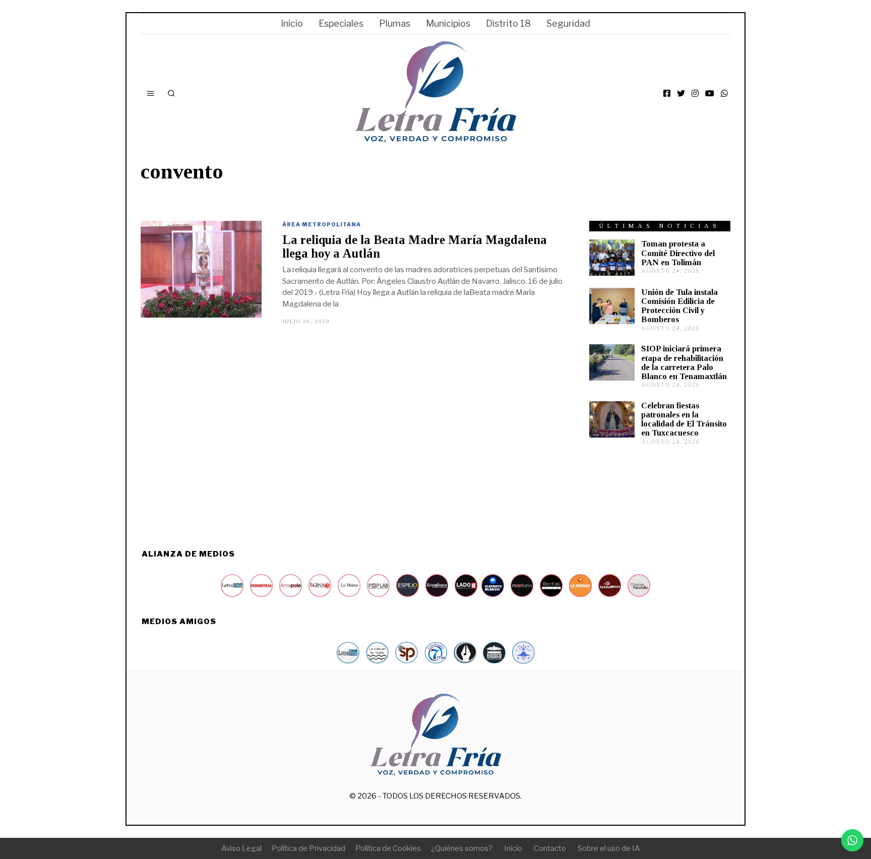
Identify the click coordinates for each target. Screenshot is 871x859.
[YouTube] (710, 93)
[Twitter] (681, 93)
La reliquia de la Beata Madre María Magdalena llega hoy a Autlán (414, 246)
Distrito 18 (508, 23)
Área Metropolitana (321, 224)
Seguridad (568, 23)
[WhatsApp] (724, 93)
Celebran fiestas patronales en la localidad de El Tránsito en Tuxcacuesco (684, 419)
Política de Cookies (388, 848)
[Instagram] (695, 93)
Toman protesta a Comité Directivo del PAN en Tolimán (678, 253)
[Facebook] (667, 93)
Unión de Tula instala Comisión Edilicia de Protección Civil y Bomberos (679, 305)
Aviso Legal (241, 848)
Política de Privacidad (308, 848)
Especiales (341, 23)
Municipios (448, 23)
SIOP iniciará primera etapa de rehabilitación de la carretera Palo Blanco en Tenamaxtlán (684, 362)
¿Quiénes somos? (461, 848)
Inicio (292, 23)
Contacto (550, 848)
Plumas (394, 23)
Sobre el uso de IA (609, 848)
